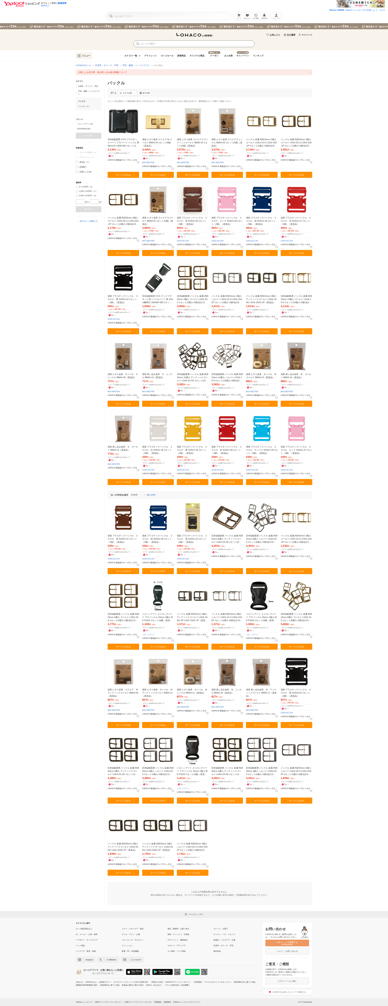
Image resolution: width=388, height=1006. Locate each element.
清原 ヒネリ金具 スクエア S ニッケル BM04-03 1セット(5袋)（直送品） (227, 142)
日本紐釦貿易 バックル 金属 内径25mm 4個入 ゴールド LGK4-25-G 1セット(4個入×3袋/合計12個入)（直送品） (192, 299)
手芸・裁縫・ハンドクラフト (136, 65)
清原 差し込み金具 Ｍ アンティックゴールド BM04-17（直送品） (261, 692)
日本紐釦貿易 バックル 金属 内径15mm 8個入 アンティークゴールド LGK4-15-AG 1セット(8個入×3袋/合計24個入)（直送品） (227, 539)
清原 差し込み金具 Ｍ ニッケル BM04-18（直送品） (226, 691)
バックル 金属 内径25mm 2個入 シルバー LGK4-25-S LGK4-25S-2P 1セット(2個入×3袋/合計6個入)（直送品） (296, 771)
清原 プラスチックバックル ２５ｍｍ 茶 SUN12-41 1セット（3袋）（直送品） (123, 538)
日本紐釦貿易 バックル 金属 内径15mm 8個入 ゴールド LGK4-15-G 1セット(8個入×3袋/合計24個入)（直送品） (296, 617)
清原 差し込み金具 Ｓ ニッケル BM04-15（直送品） (157, 376)
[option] (88, 124)
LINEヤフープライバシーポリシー (108, 1002)
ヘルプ (382, 10)
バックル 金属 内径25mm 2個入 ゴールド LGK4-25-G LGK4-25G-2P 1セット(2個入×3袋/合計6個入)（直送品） (123, 221)
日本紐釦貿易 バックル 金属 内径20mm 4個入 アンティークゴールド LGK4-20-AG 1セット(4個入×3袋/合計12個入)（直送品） (227, 771)
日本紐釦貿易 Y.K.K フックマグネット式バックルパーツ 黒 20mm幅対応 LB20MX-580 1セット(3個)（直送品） (158, 299)
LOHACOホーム (83, 65)
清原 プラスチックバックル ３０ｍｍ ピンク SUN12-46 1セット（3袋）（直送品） (227, 220)
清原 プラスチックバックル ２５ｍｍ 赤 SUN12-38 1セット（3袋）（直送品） (226, 450)
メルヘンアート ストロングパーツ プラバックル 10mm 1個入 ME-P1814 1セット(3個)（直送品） (157, 617)
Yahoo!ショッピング (84, 1002)
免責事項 (167, 1002)
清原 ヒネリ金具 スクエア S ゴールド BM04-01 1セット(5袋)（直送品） (158, 220)
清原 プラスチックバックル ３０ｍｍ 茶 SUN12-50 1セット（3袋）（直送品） (192, 220)
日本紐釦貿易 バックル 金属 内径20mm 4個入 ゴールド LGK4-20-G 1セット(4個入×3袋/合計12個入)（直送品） (123, 617)
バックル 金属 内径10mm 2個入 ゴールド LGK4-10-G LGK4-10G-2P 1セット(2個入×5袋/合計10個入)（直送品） (296, 539)
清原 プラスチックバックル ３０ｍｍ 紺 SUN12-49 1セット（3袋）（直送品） (261, 220)
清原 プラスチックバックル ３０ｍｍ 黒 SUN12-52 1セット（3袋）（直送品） (123, 299)
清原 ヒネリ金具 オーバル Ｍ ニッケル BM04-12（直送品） (192, 691)
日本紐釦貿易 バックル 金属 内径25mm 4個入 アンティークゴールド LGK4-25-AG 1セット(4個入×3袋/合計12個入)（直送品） (123, 771)
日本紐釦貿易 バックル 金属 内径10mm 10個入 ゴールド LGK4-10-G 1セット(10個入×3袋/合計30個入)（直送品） (296, 299)
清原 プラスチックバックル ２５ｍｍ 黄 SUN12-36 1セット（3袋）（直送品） (192, 450)
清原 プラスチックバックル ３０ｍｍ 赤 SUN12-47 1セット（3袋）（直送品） (296, 220)
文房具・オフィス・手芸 (106, 65)
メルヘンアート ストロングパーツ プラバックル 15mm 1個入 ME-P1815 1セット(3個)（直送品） (192, 771)
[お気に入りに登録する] (138, 162)
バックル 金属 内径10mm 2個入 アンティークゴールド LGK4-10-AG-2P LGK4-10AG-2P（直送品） (192, 617)
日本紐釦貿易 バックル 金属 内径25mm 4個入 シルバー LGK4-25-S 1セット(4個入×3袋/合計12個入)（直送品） (158, 771)
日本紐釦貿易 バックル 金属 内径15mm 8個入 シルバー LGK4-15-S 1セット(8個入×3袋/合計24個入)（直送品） (262, 539)
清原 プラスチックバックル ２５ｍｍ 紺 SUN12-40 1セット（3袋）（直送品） (157, 538)
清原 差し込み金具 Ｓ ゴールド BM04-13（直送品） (123, 448)
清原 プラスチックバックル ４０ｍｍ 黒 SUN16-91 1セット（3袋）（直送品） (296, 692)
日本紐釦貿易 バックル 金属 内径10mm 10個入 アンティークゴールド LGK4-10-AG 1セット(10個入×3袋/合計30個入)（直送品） (192, 377)
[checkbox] (77, 162)
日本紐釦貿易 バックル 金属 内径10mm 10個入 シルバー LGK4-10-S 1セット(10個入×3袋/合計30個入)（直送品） (227, 377)
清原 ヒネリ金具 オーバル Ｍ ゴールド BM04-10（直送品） (262, 376)
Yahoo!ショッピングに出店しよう (361, 10)
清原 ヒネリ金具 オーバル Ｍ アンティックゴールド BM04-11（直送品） (158, 692)
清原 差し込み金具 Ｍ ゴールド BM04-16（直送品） (296, 376)
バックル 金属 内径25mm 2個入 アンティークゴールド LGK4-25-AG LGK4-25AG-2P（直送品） (123, 846)
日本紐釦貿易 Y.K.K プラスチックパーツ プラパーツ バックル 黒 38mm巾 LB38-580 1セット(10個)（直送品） (123, 142)
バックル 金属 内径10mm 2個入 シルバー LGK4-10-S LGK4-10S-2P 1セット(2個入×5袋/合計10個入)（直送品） (227, 617)
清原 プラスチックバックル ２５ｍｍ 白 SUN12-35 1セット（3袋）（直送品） (157, 450)
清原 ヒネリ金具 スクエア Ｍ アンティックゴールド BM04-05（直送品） (123, 692)
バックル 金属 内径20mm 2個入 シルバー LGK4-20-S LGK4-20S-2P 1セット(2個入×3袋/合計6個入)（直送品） (192, 847)
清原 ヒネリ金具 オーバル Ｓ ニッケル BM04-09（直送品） (123, 376)
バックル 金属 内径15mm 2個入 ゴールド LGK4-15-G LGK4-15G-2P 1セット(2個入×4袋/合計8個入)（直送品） (261, 142)
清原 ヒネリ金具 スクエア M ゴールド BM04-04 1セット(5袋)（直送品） (157, 142)
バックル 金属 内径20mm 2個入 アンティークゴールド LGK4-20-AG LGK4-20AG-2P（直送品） (157, 846)
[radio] (77, 187)
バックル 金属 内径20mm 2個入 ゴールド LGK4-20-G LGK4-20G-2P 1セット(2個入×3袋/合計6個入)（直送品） (296, 142)
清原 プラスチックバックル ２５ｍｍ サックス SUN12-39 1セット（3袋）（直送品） (262, 450)
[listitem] (194, 72)
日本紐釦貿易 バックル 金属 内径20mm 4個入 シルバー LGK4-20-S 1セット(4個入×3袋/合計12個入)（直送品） (262, 771)
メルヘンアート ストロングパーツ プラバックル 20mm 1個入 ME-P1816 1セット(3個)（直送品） (261, 617)
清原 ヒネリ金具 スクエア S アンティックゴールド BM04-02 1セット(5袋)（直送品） (192, 142)
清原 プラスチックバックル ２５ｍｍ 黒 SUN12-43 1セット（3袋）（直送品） (192, 538)
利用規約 (158, 1002)
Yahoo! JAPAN (336, 10)
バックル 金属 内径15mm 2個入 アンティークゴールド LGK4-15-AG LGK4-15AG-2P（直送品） (261, 299)
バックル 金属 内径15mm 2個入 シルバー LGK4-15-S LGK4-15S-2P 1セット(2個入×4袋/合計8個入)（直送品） (227, 299)
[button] (127, 93)
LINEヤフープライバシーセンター (138, 1002)
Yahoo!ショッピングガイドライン (187, 1002)
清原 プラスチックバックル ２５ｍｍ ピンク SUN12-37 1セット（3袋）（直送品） (296, 450)
